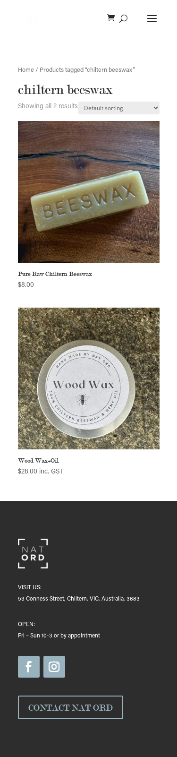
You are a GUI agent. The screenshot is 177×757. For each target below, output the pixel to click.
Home (26, 70)
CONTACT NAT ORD (70, 707)
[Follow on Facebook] (29, 667)
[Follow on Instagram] (54, 667)
